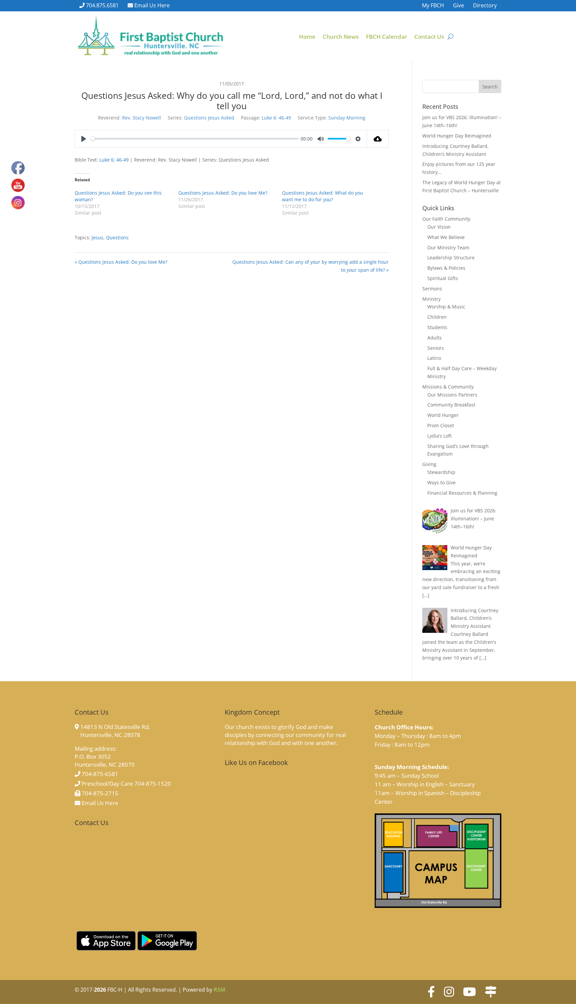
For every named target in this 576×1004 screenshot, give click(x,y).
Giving (429, 464)
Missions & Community (448, 387)
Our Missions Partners (452, 395)
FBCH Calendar (386, 37)
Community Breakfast (451, 405)
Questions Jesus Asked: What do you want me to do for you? (322, 196)
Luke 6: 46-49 (276, 117)
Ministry (431, 299)
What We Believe (446, 237)
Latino (434, 358)
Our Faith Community (446, 219)
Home (307, 37)
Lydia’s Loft (439, 436)
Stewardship (441, 472)
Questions (117, 237)
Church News (341, 37)
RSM (219, 989)
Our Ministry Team (448, 247)
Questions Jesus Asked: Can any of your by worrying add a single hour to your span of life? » (310, 266)
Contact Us (429, 37)
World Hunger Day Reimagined (456, 136)
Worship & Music (446, 306)
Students (437, 327)
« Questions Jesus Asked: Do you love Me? (121, 262)
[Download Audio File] (378, 139)
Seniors (435, 348)
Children (437, 317)
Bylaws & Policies (446, 268)
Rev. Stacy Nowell (141, 117)
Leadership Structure (451, 257)
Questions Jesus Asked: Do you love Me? (222, 193)
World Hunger (443, 415)
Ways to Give (441, 482)
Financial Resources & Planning (462, 493)
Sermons (432, 288)
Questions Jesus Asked (209, 117)
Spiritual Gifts (442, 278)
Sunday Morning (346, 117)
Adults (434, 337)
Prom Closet (440, 425)
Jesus (97, 237)
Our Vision (439, 227)
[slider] (194, 139)
